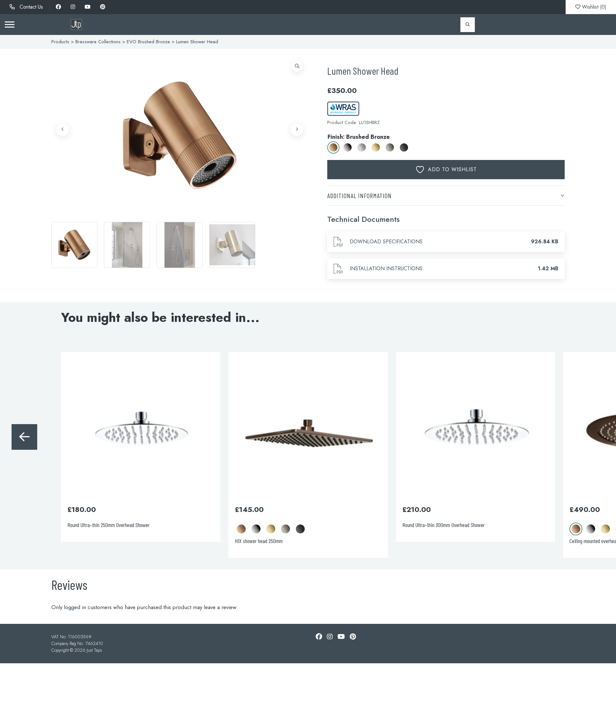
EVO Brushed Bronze (148, 41)
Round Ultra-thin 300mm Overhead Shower (443, 524)
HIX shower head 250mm (259, 540)
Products (60, 41)
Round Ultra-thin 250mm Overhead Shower (108, 524)
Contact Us (30, 7)
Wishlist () (593, 7)
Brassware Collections (98, 41)
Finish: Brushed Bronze (359, 137)
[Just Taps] (76, 24)
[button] (297, 66)
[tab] (446, 195)
